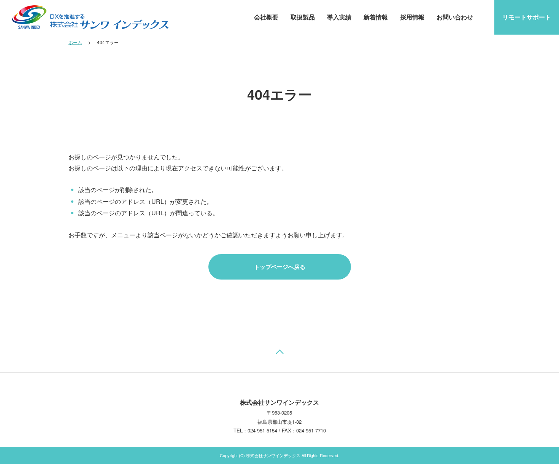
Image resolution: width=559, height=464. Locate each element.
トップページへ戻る (279, 266)
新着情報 (376, 17)
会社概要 (266, 17)
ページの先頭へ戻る (279, 353)
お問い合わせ (455, 17)
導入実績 (339, 17)
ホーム (75, 42)
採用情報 (412, 17)
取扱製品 (303, 17)
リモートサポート (526, 17)
